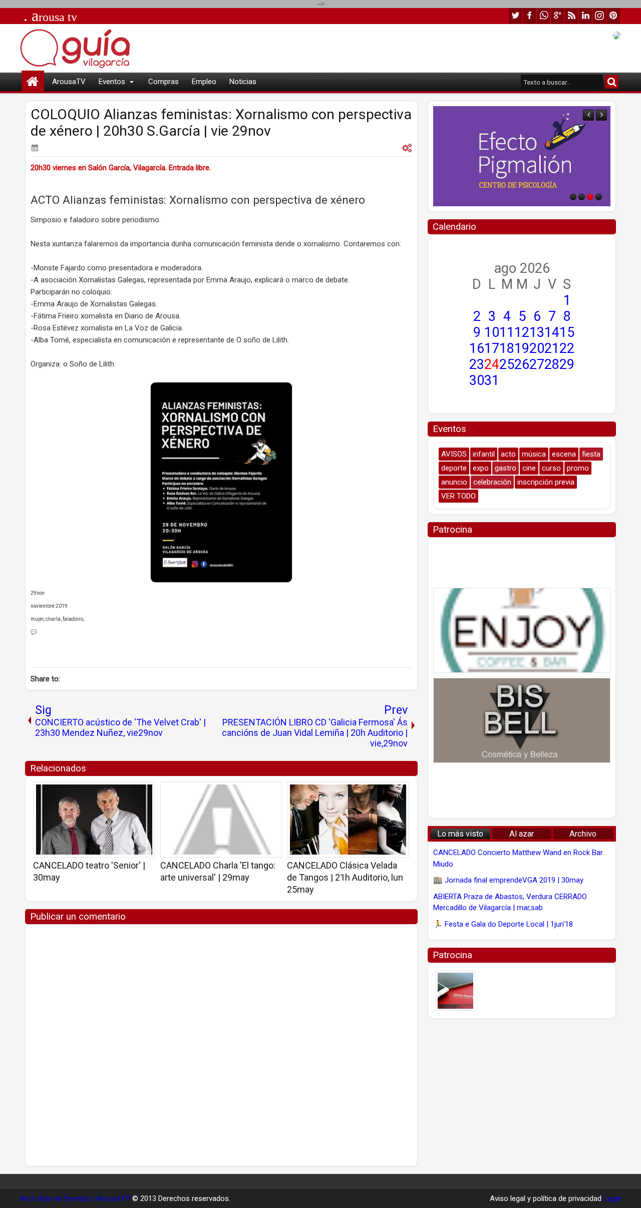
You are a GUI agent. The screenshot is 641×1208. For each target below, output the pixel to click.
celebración (492, 482)
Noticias (242, 81)
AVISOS (454, 454)
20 (536, 348)
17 (491, 348)
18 (506, 348)
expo (481, 468)
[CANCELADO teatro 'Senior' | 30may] (94, 819)
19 (521, 348)
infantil (484, 454)
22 (566, 348)
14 (551, 332)
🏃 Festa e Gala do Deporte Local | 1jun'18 (503, 924)
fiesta (591, 454)
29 (566, 364)
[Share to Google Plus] (144, 792)
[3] (590, 197)
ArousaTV (69, 81)
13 (536, 332)
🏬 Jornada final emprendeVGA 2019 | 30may (508, 880)
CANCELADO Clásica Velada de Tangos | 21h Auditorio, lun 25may (345, 877)
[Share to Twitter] (133, 792)
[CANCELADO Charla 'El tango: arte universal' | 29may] (221, 819)
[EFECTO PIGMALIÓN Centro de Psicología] (521, 156)
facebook (529, 16)
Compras (163, 81)
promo (578, 468)
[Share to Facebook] (122, 792)
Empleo (204, 81)
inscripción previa (545, 482)
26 (521, 364)
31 (491, 380)
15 (566, 332)
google (557, 16)
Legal (612, 1198)
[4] (598, 197)
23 (476, 364)
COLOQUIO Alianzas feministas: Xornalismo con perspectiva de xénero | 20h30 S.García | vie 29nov (221, 122)
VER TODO (458, 496)
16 (476, 348)
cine (529, 468)
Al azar (521, 834)
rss (571, 16)
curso (551, 468)
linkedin (585, 16)
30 (476, 380)
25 (506, 364)
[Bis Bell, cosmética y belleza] (522, 720)
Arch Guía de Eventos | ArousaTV (75, 1198)
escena (564, 454)
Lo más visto (460, 834)
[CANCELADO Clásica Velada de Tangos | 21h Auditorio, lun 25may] (348, 819)
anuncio (454, 482)
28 (551, 364)
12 (521, 332)
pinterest (613, 16)
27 (536, 364)
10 (491, 332)
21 (551, 348)
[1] (573, 197)
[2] (581, 197)
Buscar (611, 82)
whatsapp (543, 16)
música (534, 454)
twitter (515, 16)
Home (33, 82)
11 (506, 332)
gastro (505, 468)
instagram (599, 16)
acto (508, 454)
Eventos (112, 81)
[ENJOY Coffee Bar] (522, 630)
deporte (454, 468)
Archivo (582, 834)
